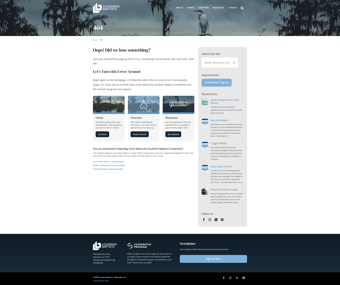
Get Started (173, 134)
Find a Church (139, 134)
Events (190, 7)
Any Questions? (219, 120)
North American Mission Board (109, 165)
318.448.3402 (98, 263)
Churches (203, 7)
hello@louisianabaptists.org (104, 260)
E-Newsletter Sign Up (217, 82)
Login (107, 280)
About (179, 7)
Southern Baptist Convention (108, 161)
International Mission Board (108, 169)
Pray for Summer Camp (224, 189)
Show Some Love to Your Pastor (225, 101)
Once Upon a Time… (222, 166)
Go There (102, 134)
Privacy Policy (98, 280)
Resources (218, 7)
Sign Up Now (213, 258)
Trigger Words (219, 143)
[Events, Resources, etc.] (234, 63)
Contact (232, 7)
